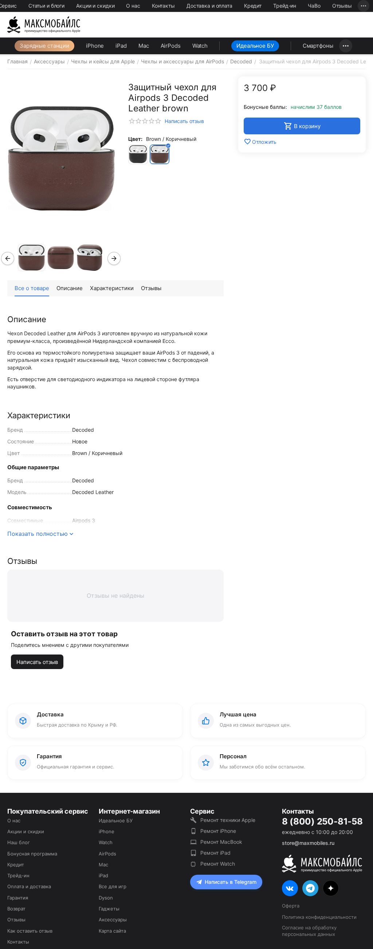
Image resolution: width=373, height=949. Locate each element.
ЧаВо (314, 6)
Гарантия (17, 898)
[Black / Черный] (138, 154)
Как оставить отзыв (29, 931)
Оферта (290, 906)
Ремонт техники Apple (227, 820)
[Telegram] (310, 888)
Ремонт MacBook (221, 842)
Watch (200, 45)
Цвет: (135, 139)
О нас (133, 6)
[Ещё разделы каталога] (345, 45)
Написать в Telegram (230, 882)
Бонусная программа (32, 854)
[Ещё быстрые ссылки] (363, 6)
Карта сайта (112, 931)
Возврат (16, 909)
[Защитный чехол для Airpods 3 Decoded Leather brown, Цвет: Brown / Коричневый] (61, 158)
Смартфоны (318, 45)
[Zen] (331, 888)
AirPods (171, 45)
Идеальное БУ (255, 45)
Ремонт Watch (217, 864)
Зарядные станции (44, 45)
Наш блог (18, 842)
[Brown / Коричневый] (159, 154)
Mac (143, 45)
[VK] (290, 888)
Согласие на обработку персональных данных (309, 931)
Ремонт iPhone (218, 831)
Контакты (163, 6)
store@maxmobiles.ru (308, 843)
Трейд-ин (284, 6)
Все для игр (112, 886)
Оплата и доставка (29, 886)
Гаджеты (109, 909)
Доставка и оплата (209, 6)
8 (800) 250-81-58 (322, 821)
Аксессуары (113, 919)
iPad (121, 45)
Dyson (106, 898)
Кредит (253, 6)
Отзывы (342, 6)
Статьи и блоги (46, 6)
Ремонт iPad (215, 853)
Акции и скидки (95, 6)
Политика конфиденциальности (319, 917)
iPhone (95, 45)
